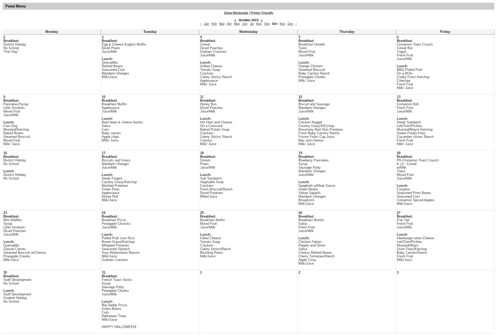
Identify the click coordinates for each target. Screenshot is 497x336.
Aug (259, 24)
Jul (252, 24)
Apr (229, 24)
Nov (282, 24)
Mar (222, 24)
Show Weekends (236, 13)
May (237, 24)
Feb (214, 24)
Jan (206, 24)
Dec (290, 24)
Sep (267, 24)
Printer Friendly (262, 13)
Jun (244, 24)
